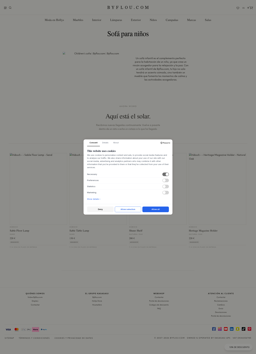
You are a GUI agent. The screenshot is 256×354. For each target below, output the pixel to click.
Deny (100, 209)
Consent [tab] (93, 142)
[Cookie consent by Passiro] (165, 143)
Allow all (156, 209)
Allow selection (128, 209)
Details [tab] (105, 142)
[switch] (165, 174)
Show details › (93, 199)
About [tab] (116, 142)
